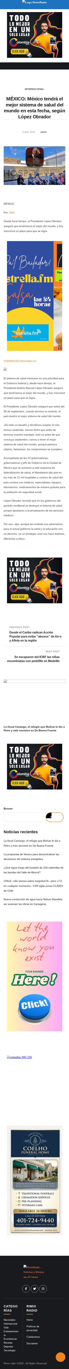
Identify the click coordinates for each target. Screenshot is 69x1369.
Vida (6, 1327)
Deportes (8, 1346)
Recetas (8, 1342)
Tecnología (9, 1350)
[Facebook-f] (26, 1289)
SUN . (12, 212)
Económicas (10, 1339)
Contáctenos (33, 1337)
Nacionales (9, 1320)
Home (29, 1320)
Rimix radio (10, 1363)
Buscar (8, 808)
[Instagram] (43, 1289)
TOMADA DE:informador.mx (20, 360)
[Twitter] (34, 1289)
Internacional (34, 89)
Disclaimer (32, 1343)
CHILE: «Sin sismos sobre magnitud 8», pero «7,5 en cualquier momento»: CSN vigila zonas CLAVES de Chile (33, 885)
